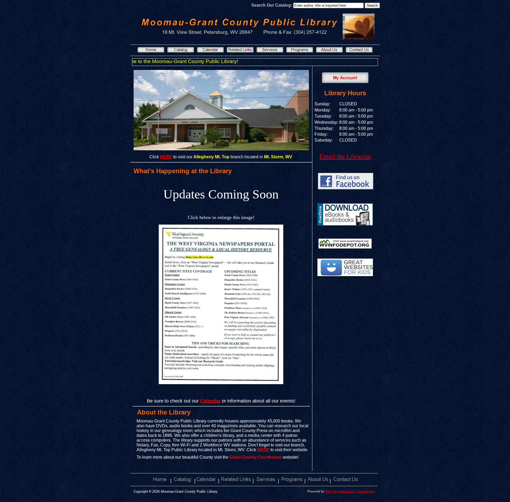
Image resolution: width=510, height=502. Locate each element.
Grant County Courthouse (256, 457)
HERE (263, 449)
